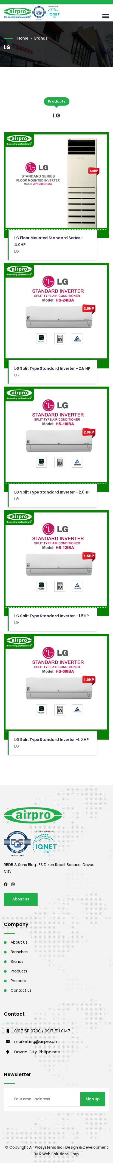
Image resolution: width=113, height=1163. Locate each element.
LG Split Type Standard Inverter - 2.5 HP (52, 368)
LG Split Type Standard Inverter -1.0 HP (51, 739)
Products (19, 971)
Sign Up (93, 1099)
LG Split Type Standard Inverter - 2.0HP (51, 492)
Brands (40, 38)
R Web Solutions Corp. (59, 1154)
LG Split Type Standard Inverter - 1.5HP (51, 616)
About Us (20, 899)
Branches (19, 952)
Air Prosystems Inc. (46, 1147)
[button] (104, 16)
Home (22, 38)
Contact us (21, 990)
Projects (18, 980)
